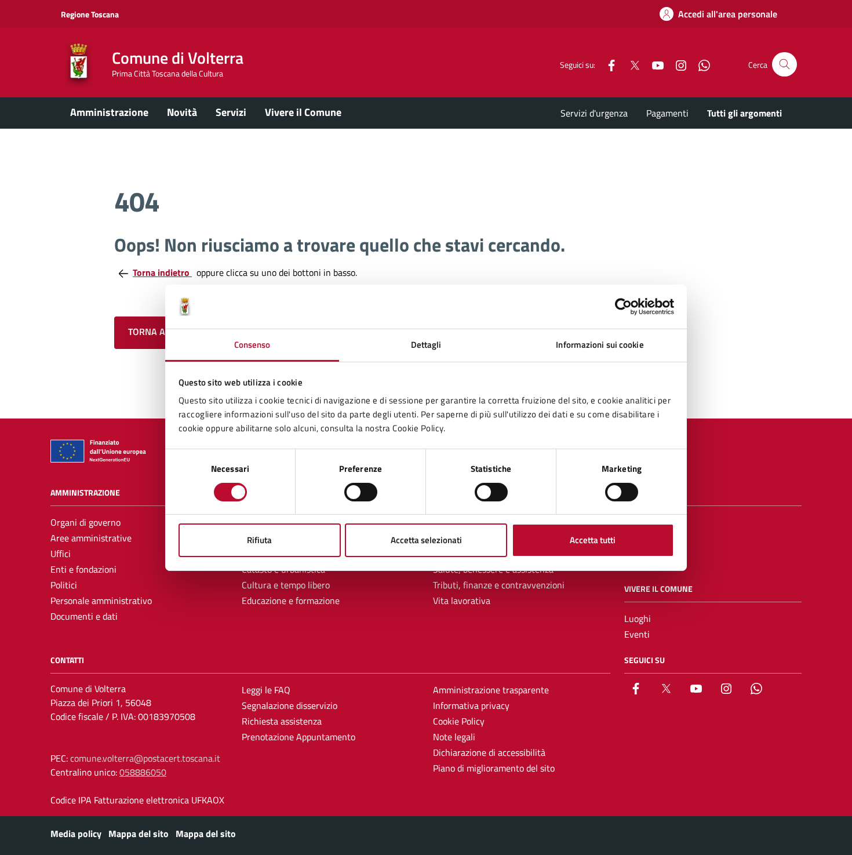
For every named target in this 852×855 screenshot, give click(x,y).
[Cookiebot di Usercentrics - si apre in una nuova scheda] (623, 306)
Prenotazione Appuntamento (298, 737)
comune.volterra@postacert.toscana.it (145, 758)
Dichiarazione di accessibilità (489, 752)
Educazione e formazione (291, 600)
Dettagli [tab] (426, 344)
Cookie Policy (459, 721)
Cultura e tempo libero (286, 585)
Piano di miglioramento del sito (494, 768)
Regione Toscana (90, 14)
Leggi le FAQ (266, 690)
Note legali (454, 737)
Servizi (231, 112)
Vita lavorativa (461, 600)
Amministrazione (109, 112)
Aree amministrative (91, 538)
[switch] (360, 492)
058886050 (142, 772)
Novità (182, 112)
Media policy (75, 834)
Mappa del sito (138, 834)
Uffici (60, 554)
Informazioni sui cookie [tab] (599, 344)
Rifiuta (259, 540)
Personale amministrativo (101, 600)
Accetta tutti (593, 540)
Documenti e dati (84, 616)
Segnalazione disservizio (289, 705)
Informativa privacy (471, 705)
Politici (63, 585)
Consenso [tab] (252, 344)
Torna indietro (162, 272)
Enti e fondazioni (83, 569)
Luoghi (637, 618)
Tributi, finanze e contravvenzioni (499, 585)
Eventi (637, 634)
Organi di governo (85, 522)
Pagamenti (667, 113)
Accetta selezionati (426, 540)
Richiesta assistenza (282, 721)
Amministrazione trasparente (491, 690)
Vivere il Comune (303, 112)
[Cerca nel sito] (784, 64)
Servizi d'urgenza (594, 113)
